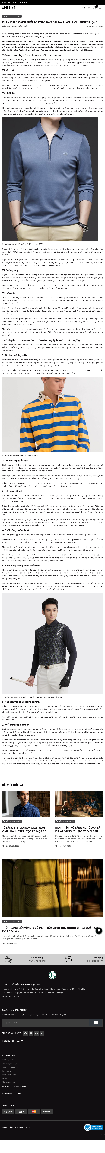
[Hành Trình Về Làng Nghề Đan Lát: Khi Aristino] (79, 804)
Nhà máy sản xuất (9, 1082)
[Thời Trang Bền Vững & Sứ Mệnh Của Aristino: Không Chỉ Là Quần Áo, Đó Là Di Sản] (52, 888)
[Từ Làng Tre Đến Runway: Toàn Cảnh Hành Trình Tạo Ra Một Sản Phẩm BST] (26, 804)
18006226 (17, 1041)
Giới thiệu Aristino (8, 1060)
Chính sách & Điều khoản (14, 1087)
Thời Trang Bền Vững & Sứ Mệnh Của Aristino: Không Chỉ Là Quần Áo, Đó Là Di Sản (50, 930)
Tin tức (4, 1078)
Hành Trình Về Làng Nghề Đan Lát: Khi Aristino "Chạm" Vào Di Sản (78, 830)
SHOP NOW (23, 2)
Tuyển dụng (6, 1071)
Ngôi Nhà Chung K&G (10, 1067)
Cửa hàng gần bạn (9, 1064)
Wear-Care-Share (9, 1075)
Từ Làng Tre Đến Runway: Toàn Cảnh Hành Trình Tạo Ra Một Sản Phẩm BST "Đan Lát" (25, 830)
